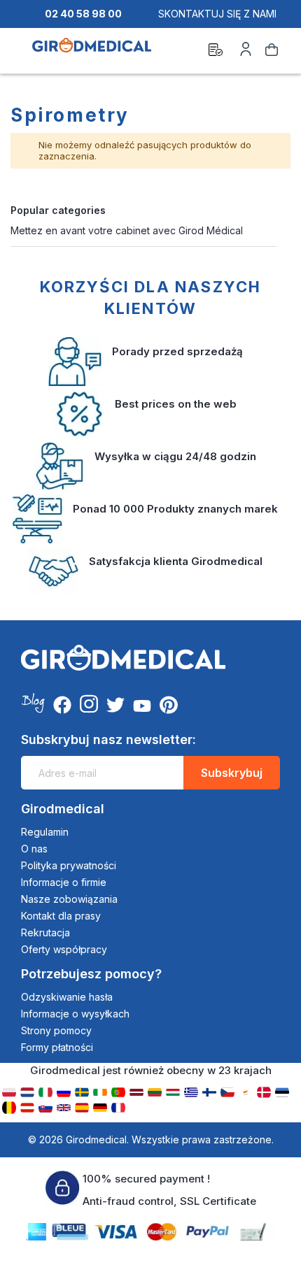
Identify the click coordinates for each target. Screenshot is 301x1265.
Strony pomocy (56, 1030)
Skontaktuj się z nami (217, 14)
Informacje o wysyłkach (75, 1014)
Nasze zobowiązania (69, 899)
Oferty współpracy (64, 949)
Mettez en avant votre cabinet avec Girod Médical (126, 230)
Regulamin (45, 832)
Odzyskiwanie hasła (67, 997)
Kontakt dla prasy (61, 916)
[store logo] (91, 52)
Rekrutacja (45, 932)
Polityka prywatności (68, 865)
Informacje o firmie (63, 882)
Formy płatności (57, 1047)
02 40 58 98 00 (83, 14)
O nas (34, 849)
